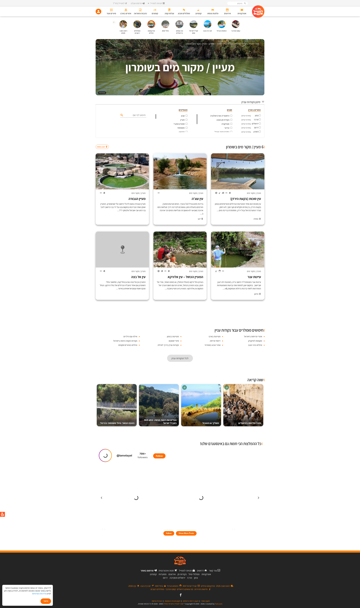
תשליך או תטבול (210, 423)
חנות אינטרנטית (166, 570)
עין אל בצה (138, 277)
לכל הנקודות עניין (180, 358)
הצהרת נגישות (157, 601)
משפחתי (181, 127)
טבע (183, 115)
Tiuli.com (218, 604)
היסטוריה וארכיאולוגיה (219, 115)
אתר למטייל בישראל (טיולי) (173, 604)
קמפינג (153, 574)
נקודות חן (182, 574)
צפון (256, 115)
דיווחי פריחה (215, 340)
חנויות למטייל (185, 570)
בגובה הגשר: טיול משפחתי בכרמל (117, 423)
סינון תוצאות (252, 141)
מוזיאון (182, 131)
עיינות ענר (254, 277)
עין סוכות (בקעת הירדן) (245, 199)
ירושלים (255, 123)
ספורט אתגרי (179, 123)
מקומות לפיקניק (255, 340)
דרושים (200, 570)
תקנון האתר (205, 601)
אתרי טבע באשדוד (212, 345)
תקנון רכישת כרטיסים (191, 601)
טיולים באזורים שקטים (127, 345)
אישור (45, 601)
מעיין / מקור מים (254, 193)
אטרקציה (225, 123)
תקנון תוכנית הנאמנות (172, 601)
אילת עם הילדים (130, 336)
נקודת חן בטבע (223, 119)
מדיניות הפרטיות (39, 593)
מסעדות (162, 574)
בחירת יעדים (246, 115)
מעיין (182, 119)
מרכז (256, 119)
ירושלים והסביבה (177, 577)
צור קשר (213, 570)
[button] (113, 22)
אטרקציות (206, 574)
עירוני (226, 127)
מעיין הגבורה (137, 199)
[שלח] (121, 115)
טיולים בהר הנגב (255, 345)
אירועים (172, 574)
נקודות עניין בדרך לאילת (168, 345)
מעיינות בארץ (214, 336)
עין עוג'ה (197, 199)
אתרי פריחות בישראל (253, 336)
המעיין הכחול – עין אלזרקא (185, 277)
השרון (256, 131)
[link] (180, 595)
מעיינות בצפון (173, 336)
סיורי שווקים (174, 340)
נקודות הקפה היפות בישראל (125, 340)
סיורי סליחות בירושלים (249, 423)
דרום (256, 127)
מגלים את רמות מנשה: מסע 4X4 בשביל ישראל (160, 421)
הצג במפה (103, 141)
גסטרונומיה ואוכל (222, 131)
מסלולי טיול (194, 574)
